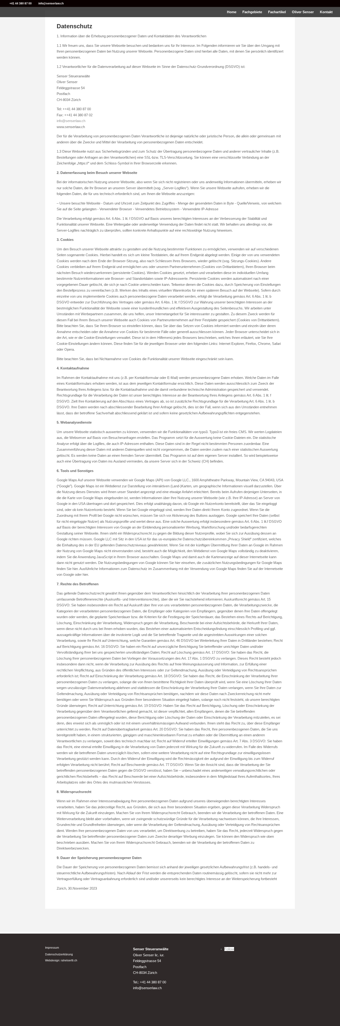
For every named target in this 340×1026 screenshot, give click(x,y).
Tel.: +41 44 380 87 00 (149, 982)
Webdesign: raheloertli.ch (61, 960)
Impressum (52, 947)
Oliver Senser (303, 12)
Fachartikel (277, 12)
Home (231, 12)
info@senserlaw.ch (71, 121)
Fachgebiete (252, 12)
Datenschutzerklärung (59, 954)
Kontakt (326, 12)
